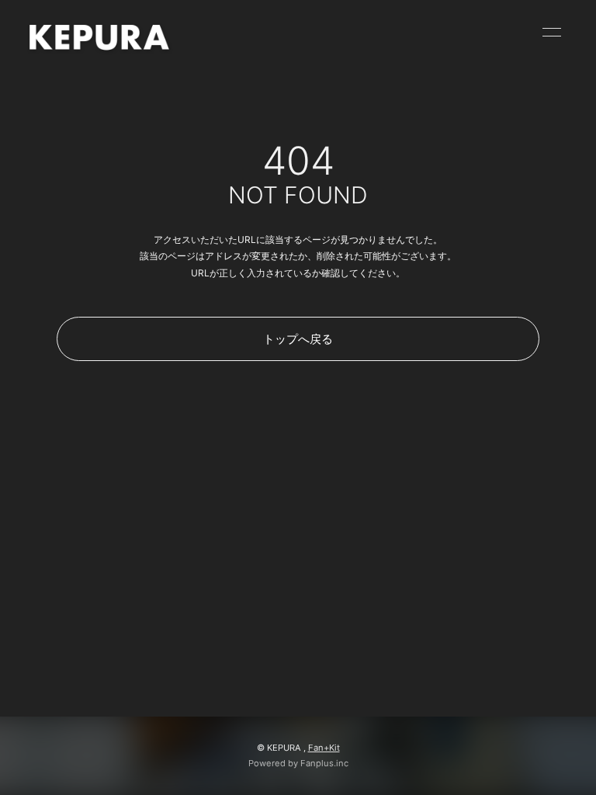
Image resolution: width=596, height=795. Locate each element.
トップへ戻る (298, 339)
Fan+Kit (324, 747)
